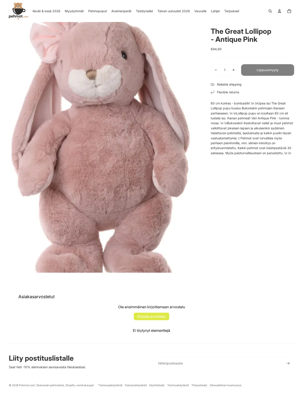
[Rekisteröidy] (288, 363)
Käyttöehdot (157, 385)
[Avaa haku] (270, 11)
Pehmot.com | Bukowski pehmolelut (41, 385)
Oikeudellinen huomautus (225, 385)
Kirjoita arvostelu (151, 316)
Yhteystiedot (199, 385)
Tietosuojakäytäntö (110, 385)
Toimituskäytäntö (178, 385)
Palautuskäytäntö (136, 385)
